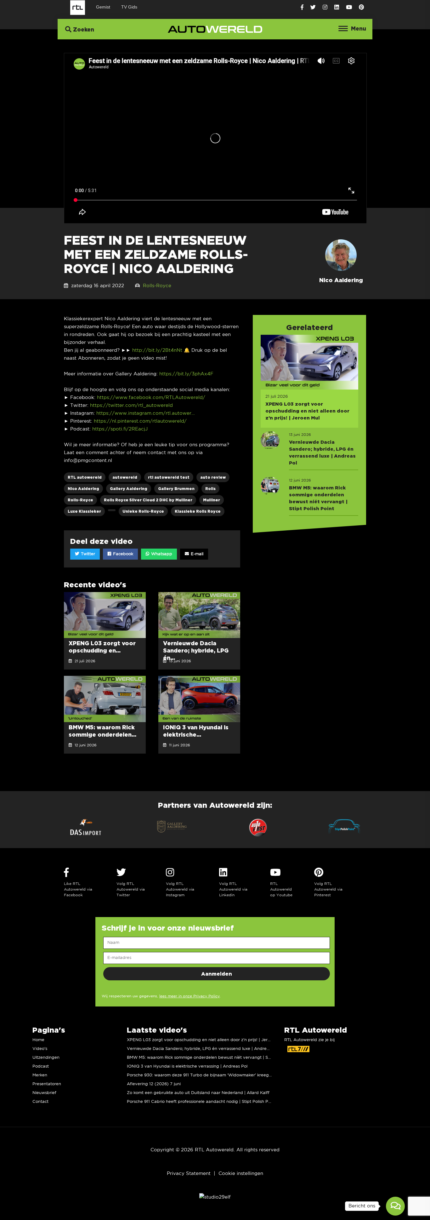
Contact (40, 1101)
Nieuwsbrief (44, 1093)
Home (38, 1040)
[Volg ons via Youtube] (348, 7)
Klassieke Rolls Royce (198, 511)
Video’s (39, 1049)
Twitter (87, 554)
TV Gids (129, 6)
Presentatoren (46, 1084)
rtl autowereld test (169, 477)
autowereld (124, 477)
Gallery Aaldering (128, 489)
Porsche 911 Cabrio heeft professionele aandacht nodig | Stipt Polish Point (201, 1101)
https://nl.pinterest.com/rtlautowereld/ (140, 421)
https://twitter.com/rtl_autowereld (131, 405)
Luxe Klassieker (84, 511)
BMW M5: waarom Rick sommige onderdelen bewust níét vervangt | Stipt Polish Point (213, 1057)
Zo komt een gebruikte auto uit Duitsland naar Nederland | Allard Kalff (198, 1093)
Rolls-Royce (157, 286)
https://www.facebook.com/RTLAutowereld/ (151, 398)
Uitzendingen (45, 1057)
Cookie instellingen (240, 1174)
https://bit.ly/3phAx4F (186, 374)
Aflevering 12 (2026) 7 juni (154, 1084)
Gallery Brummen (176, 489)
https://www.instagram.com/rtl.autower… (145, 413)
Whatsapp (161, 554)
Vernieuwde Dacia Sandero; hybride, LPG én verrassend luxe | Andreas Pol (203, 1049)
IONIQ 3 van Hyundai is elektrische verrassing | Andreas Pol (187, 1066)
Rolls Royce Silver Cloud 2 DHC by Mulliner (148, 500)
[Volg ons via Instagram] (325, 7)
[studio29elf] (215, 1197)
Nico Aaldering (83, 489)
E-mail (196, 554)
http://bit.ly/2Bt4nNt (157, 350)
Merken (39, 1075)
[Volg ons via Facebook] (302, 7)
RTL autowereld (85, 477)
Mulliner (211, 500)
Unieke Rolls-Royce (143, 511)
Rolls (210, 489)
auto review (213, 477)
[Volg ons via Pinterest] (361, 7)
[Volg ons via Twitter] (313, 7)
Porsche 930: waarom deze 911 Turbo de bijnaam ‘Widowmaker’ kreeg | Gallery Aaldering (217, 1075)
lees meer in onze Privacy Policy (189, 996)
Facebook (122, 554)
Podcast (40, 1066)
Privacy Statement (189, 1174)
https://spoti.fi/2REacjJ (120, 429)
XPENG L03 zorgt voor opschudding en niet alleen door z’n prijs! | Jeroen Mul (205, 1040)
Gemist (103, 6)
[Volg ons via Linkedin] (336, 7)
